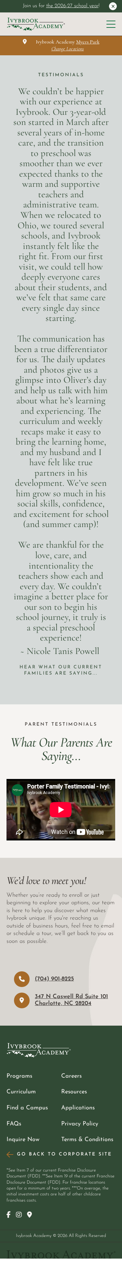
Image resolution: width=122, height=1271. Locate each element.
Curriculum (21, 1092)
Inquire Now (23, 1140)
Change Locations (67, 48)
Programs (19, 1076)
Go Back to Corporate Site (64, 1154)
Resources (74, 1092)
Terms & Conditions (87, 1140)
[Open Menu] (110, 24)
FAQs (14, 1124)
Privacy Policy (79, 1124)
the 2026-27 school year (72, 6)
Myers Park (88, 42)
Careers (71, 1076)
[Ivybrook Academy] (36, 24)
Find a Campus (27, 1108)
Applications (78, 1108)
